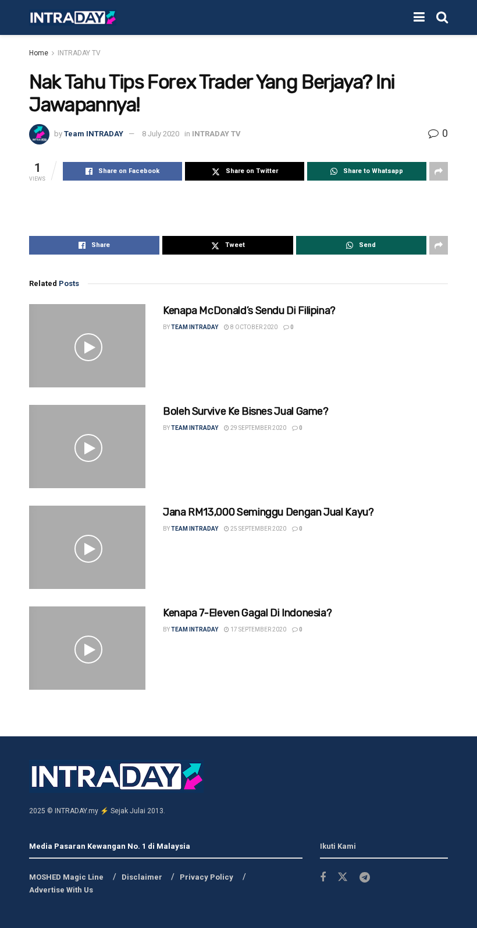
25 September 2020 (257, 528)
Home (38, 53)
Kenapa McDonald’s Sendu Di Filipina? (249, 310)
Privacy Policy (206, 877)
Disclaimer (142, 877)
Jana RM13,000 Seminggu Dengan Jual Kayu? (268, 512)
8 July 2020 (160, 133)
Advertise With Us (61, 889)
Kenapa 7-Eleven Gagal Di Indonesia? (247, 612)
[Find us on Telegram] (364, 877)
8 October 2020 (253, 327)
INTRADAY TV (79, 53)
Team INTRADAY (93, 133)
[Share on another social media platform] (438, 171)
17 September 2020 (257, 629)
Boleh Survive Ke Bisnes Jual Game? (246, 411)
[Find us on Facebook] (323, 877)
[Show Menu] (419, 17)
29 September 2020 (257, 428)
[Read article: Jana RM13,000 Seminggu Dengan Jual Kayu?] (87, 547)
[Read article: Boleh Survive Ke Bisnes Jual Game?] (87, 446)
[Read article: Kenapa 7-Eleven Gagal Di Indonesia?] (87, 648)
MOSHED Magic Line (66, 877)
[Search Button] (442, 17)
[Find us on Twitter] (342, 877)
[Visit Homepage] (72, 17)
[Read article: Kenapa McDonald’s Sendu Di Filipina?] (87, 345)
